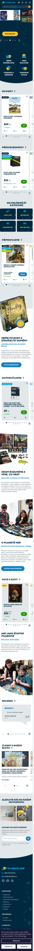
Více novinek (14, 91)
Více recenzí (15, 697)
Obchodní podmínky (9, 928)
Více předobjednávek (25, 146)
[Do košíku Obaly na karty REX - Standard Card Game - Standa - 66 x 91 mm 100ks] (23, 409)
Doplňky (5, 906)
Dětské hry (6, 899)
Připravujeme (10, 238)
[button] (1, 40)
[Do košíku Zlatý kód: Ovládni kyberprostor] (23, 180)
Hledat (29, 7)
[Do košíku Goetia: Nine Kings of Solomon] (23, 610)
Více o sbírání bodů (11, 362)
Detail (21, 272)
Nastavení (16, 941)
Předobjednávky (13, 146)
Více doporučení (23, 375)
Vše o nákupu (7, 926)
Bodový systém (7, 917)
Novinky (7, 91)
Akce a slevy (10, 576)
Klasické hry (6, 903)
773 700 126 (9, 870)
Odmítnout (8, 946)
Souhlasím (24, 946)
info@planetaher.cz (10, 873)
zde (25, 936)
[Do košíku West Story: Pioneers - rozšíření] (23, 125)
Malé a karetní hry (8, 894)
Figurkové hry (7, 901)
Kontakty (5, 914)
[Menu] (30, 2)
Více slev (19, 576)
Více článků (12, 744)
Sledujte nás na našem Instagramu (16, 798)
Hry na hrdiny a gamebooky (10, 896)
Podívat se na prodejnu (13, 565)
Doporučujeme (11, 375)
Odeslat (28, 836)
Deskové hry (6, 891)
